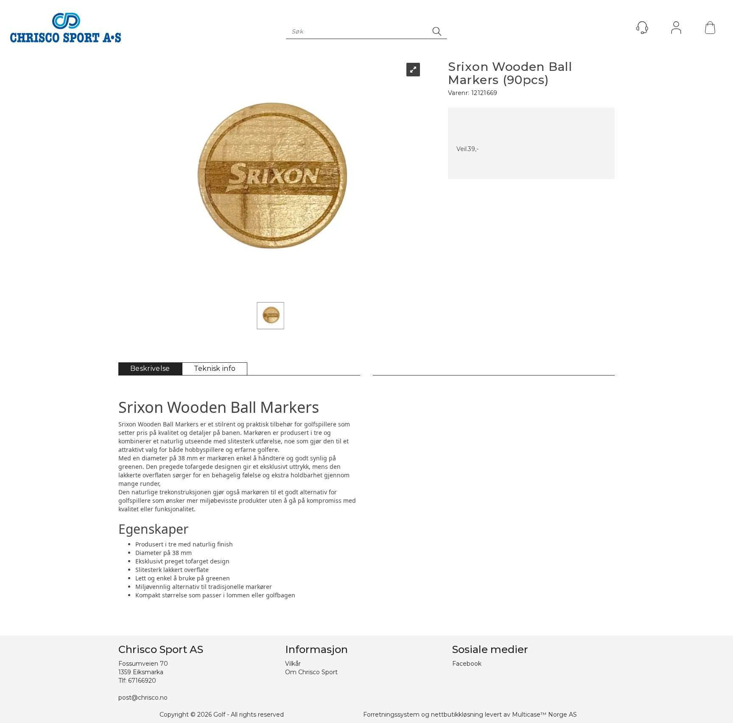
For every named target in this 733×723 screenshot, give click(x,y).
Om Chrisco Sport (311, 672)
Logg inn (676, 29)
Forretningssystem (391, 714)
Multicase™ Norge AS (544, 714)
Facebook (466, 663)
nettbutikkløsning (457, 714)
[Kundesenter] (642, 27)
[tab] (150, 369)
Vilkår (293, 663)
